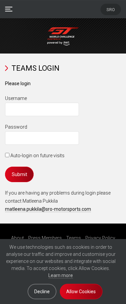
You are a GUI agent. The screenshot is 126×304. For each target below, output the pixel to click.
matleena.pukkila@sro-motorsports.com (48, 209)
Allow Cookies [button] (81, 291)
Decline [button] (42, 291)
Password (16, 127)
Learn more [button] (60, 275)
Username (16, 98)
